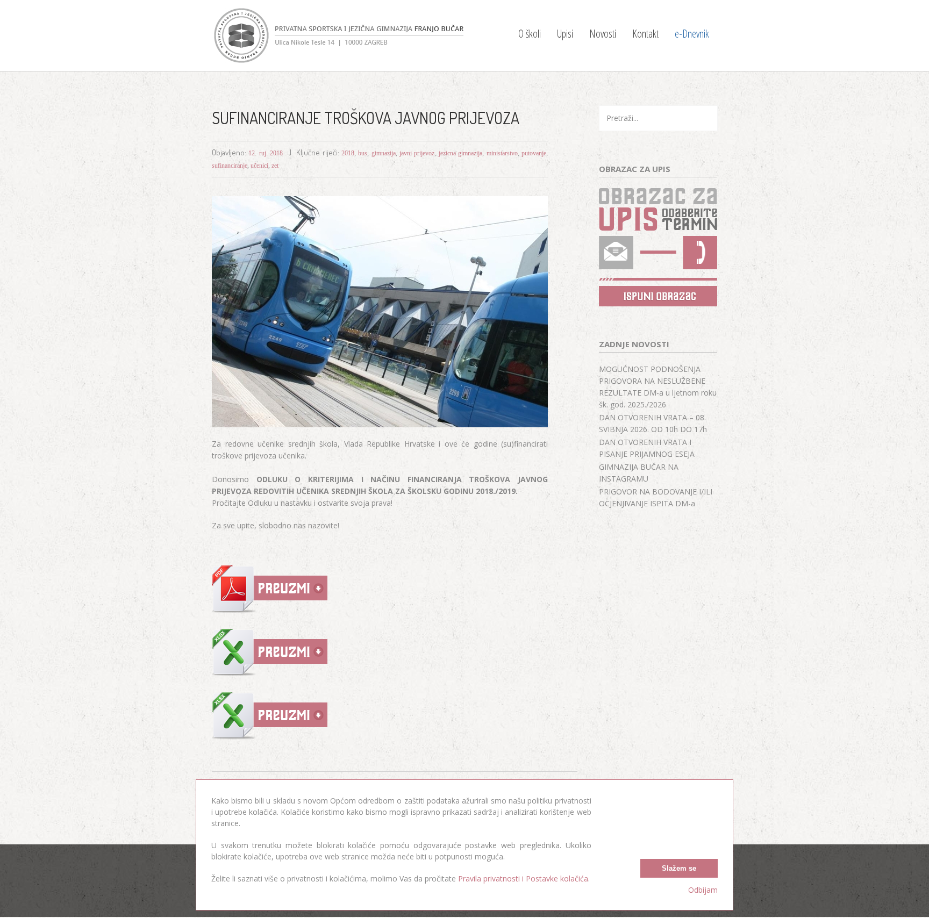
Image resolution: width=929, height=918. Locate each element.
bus (362, 153)
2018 (347, 153)
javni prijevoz (416, 153)
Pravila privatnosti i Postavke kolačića (523, 878)
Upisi (565, 33)
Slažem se (679, 868)
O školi (529, 33)
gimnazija (383, 153)
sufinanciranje (229, 165)
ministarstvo (502, 153)
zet (274, 165)
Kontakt (645, 33)
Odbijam (703, 890)
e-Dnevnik (692, 33)
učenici (259, 165)
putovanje (533, 153)
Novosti (602, 33)
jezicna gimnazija (460, 153)
